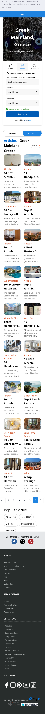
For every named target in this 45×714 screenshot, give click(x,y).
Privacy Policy (10, 661)
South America (10, 569)
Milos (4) (10, 530)
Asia (5, 577)
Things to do (9, 612)
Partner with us (11, 640)
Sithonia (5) (11, 524)
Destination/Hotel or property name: (20, 77)
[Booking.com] (27, 120)
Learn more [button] (7, 7)
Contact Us (9, 644)
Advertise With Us (12, 651)
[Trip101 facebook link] (7, 685)
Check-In (9, 87)
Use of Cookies (11, 665)
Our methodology (12, 633)
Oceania (7, 587)
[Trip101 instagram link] (13, 685)
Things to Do (22, 51)
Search (21, 114)
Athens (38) (11, 517)
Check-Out (10, 98)
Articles (31, 133)
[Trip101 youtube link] (26, 685)
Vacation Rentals (10, 605)
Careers (8, 647)
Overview (12, 133)
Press (7, 668)
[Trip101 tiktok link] (33, 685)
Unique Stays (9, 608)
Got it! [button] (22, 14)
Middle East (8, 584)
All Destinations (10, 562)
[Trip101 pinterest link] (19, 685)
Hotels (31, 51)
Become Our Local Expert (15, 654)
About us (8, 626)
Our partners (10, 636)
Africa (6, 580)
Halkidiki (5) (26, 517)
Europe (7, 573)
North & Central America (14, 566)
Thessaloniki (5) (28, 524)
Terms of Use (10, 658)
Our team (8, 629)
